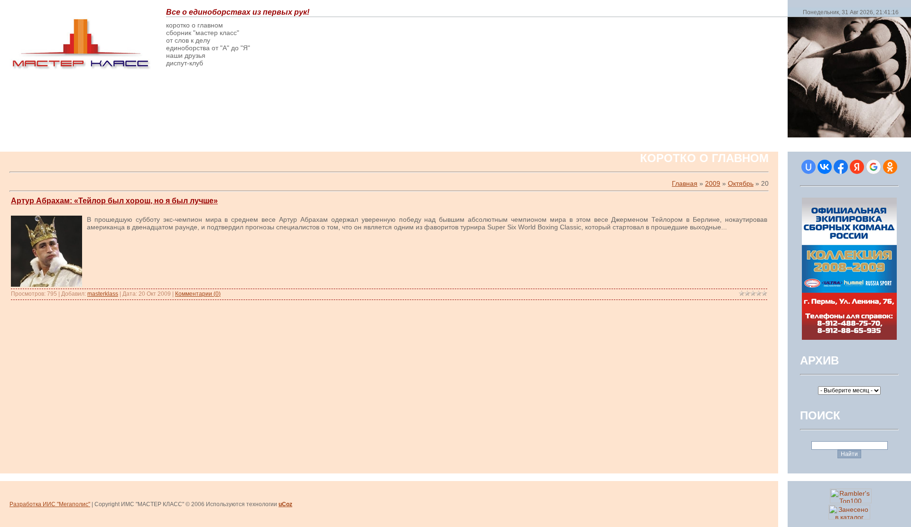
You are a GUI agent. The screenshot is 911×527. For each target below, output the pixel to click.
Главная (684, 183)
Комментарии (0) (198, 294)
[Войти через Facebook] (841, 167)
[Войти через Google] (873, 166)
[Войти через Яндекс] (857, 167)
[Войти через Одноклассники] (890, 167)
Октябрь (740, 183)
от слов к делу (188, 40)
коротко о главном (194, 25)
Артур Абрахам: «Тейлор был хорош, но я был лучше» (114, 201)
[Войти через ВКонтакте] (825, 167)
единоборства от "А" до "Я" (208, 48)
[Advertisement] (120, 110)
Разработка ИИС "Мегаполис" (49, 504)
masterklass (102, 294)
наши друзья (185, 55)
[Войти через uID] (808, 167)
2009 (712, 183)
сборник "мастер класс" (202, 32)
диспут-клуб (184, 63)
